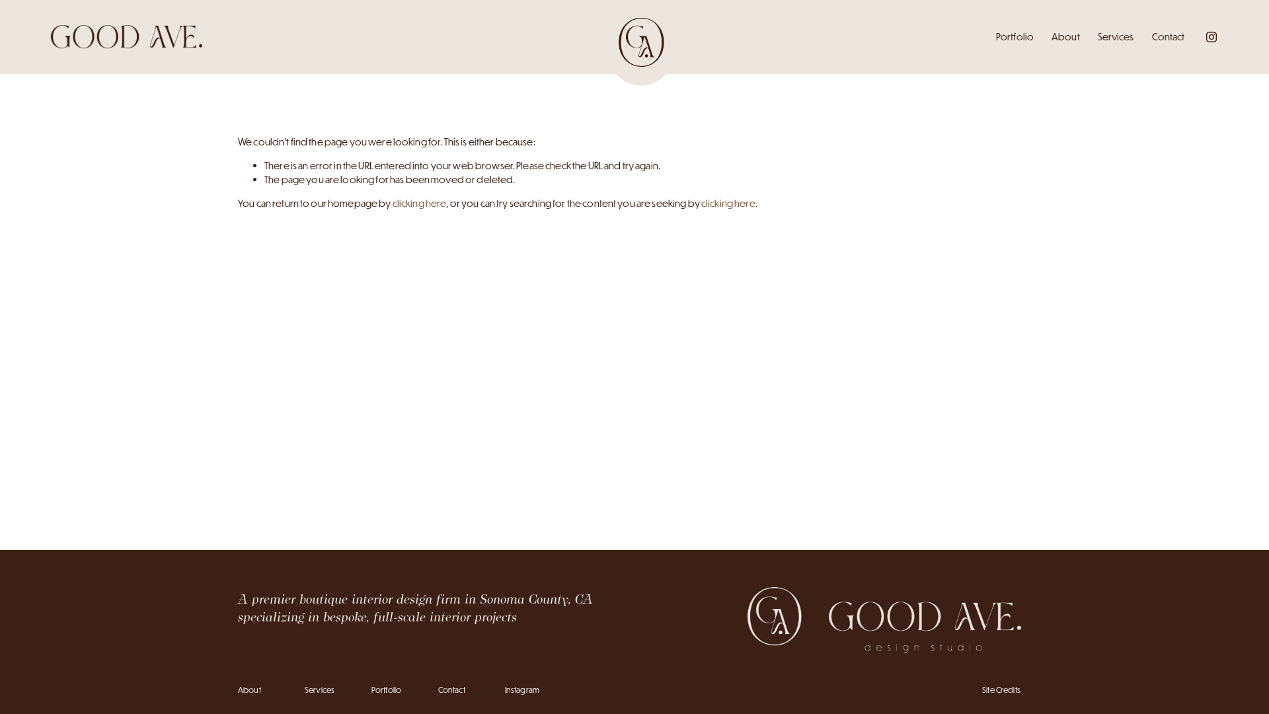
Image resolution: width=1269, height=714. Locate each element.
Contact (1168, 36)
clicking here (420, 203)
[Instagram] (1211, 37)
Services (1116, 36)
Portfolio (1015, 36)
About (1066, 36)
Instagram (522, 690)
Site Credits (1001, 690)
